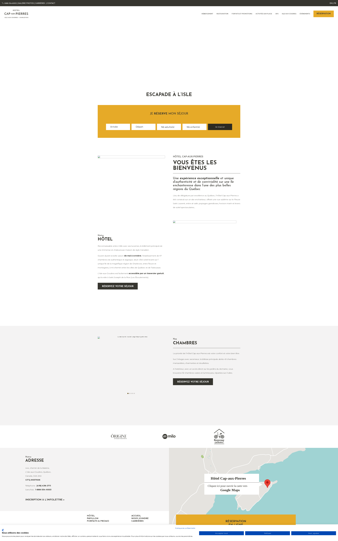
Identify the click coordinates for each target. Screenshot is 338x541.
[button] (127, 393)
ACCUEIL (136, 516)
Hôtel (91, 516)
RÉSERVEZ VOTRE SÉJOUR (117, 286)
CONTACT (51, 3)
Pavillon (92, 518)
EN (331, 3)
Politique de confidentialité (185, 528)
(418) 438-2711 (44, 485)
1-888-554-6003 (10, 3)
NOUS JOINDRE (140, 518)
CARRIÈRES (40, 3)
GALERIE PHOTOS (26, 3)
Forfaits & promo (98, 521)
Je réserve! (220, 127)
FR (335, 3)
